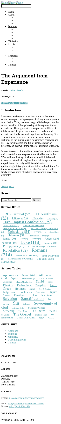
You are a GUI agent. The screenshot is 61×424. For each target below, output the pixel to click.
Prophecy (6, 295)
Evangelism (40, 285)
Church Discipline (11, 226)
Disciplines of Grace (15, 228)
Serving (6, 304)
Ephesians (19, 232)
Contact (12, 64)
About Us (13, 330)
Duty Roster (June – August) (29, 61)
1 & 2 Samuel (17, 214)
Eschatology (24, 285)
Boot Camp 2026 (23, 47)
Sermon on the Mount (27, 256)
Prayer (52, 292)
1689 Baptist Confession (27, 222)
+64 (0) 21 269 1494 (19, 406)
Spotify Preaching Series (27, 38)
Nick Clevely (16, 90)
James (9, 238)
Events (11, 44)
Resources (13, 55)
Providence (20, 295)
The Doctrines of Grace (20, 259)
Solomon (26, 304)
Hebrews (17, 235)
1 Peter (37, 218)
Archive (18, 32)
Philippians (13, 246)
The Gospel (22, 314)
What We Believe (23, 20)
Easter (50, 281)
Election (8, 285)
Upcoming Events (23, 50)
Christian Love (46, 278)
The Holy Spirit (41, 315)
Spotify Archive (22, 35)
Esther (40, 232)
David (40, 281)
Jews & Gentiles (45, 289)
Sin (16, 303)
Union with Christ (26, 317)
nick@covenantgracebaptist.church (26, 403)
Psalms (33, 295)
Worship (51, 318)
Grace (7, 289)
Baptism (14, 278)
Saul (50, 299)
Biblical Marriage (28, 278)
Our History (20, 23)
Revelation (15, 250)
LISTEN (5, 103)
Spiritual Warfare (36, 308)
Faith (53, 285)
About (11, 14)
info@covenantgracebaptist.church (26, 398)
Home (11, 11)
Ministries (13, 41)
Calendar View (22, 52)
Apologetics (7, 186)
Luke (30, 242)
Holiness (20, 288)
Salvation (10, 299)
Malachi (50, 242)
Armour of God (28, 275)
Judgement (9, 292)
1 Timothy (52, 218)
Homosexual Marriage (39, 236)
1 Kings (20, 218)
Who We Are (21, 17)
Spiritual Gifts (18, 308)
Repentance (47, 295)
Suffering (9, 311)
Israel (32, 288)
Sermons (12, 26)
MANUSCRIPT (18, 103)
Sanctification (32, 298)
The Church (38, 311)
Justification (26, 292)
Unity (41, 317)
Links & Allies (21, 58)
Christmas (7, 281)
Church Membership (34, 225)
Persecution (40, 292)
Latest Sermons (22, 29)
